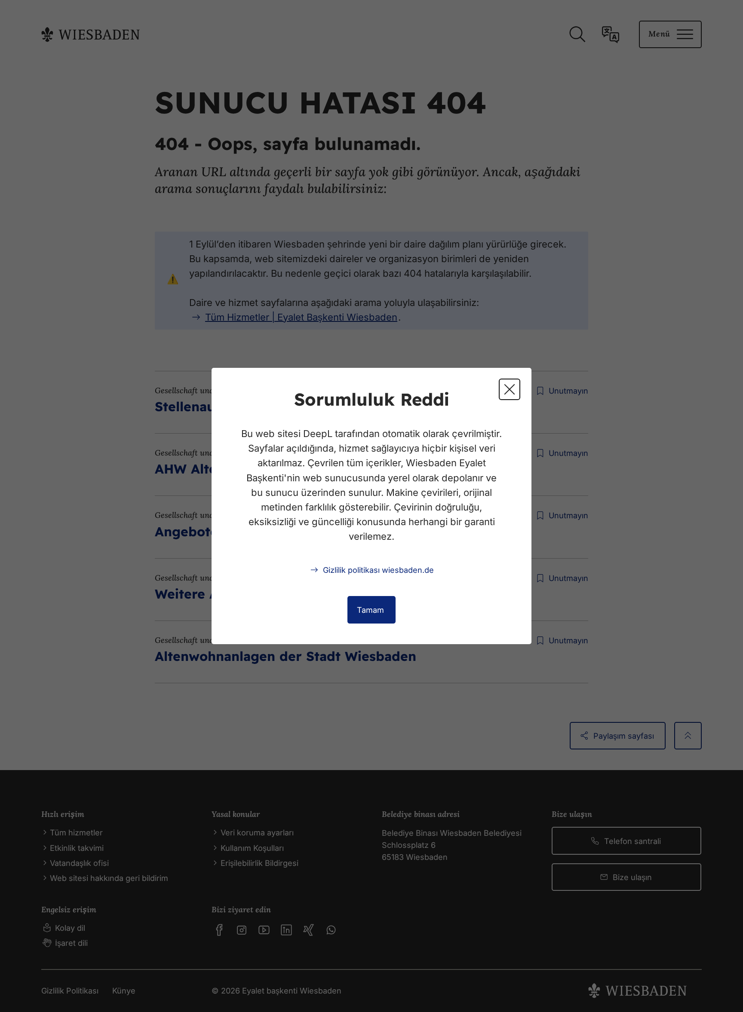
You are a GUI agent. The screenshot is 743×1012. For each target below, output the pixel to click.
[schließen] (509, 389)
